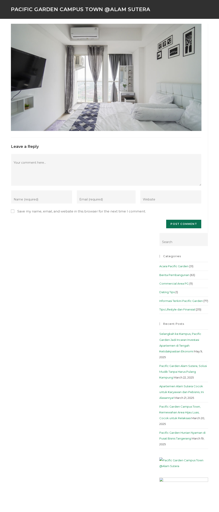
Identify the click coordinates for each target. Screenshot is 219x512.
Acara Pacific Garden (173, 266)
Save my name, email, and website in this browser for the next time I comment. (81, 211)
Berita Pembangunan (174, 275)
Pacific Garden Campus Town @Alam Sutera (80, 9)
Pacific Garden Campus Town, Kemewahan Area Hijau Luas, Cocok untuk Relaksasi (180, 412)
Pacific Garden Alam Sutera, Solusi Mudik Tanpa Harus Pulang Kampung (183, 371)
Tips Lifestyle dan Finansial (177, 309)
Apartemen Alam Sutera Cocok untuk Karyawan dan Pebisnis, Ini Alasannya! (181, 392)
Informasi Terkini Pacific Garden (181, 301)
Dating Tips (167, 292)
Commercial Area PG (174, 283)
